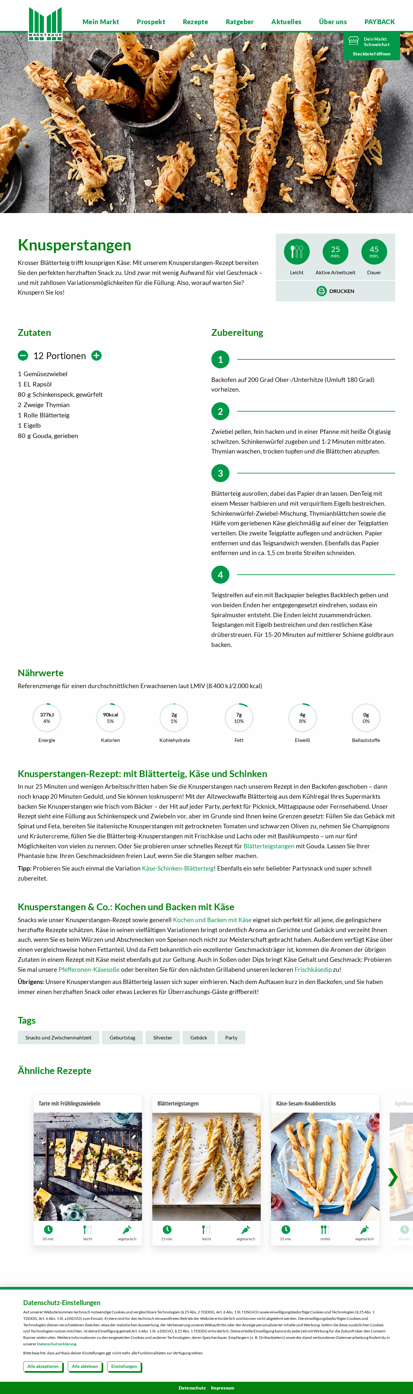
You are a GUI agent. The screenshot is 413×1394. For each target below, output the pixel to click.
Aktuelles (286, 21)
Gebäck (198, 1037)
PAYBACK (380, 21)
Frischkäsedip (313, 969)
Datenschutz (192, 1387)
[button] (392, 1175)
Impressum (222, 1387)
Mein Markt (101, 21)
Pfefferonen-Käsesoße (89, 969)
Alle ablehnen (85, 1366)
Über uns (333, 21)
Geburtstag (122, 1037)
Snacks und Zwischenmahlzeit (58, 1037)
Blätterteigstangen (269, 846)
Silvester (162, 1037)
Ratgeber (240, 21)
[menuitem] (101, 21)
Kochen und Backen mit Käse (212, 919)
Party (231, 1037)
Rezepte (195, 21)
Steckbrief (365, 53)
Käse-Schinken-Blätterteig (178, 868)
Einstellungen (124, 1366)
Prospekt (151, 21)
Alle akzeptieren (42, 1366)
